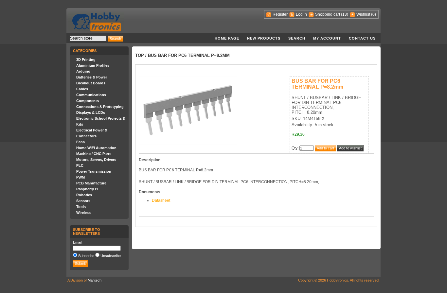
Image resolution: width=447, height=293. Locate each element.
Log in (301, 14)
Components (87, 101)
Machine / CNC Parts (93, 154)
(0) (373, 14)
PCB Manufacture (91, 183)
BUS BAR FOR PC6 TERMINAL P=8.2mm (189, 55)
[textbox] (88, 38)
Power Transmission (93, 171)
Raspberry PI (87, 189)
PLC (79, 165)
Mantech (94, 280)
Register (280, 14)
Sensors (83, 201)
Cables (82, 89)
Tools (81, 207)
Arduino (83, 71)
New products (263, 38)
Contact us (362, 38)
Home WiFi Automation (96, 148)
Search (296, 38)
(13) (344, 14)
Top (139, 55)
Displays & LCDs (90, 112)
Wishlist (363, 14)
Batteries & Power (91, 77)
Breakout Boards (90, 83)
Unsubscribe (110, 256)
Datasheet (161, 200)
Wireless (83, 213)
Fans (80, 142)
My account (327, 38)
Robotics (84, 195)
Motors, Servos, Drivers (96, 160)
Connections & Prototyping (100, 107)
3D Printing (86, 59)
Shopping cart (327, 14)
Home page (227, 38)
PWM (80, 177)
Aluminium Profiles (92, 65)
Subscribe (86, 256)
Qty (294, 148)
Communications (91, 95)
